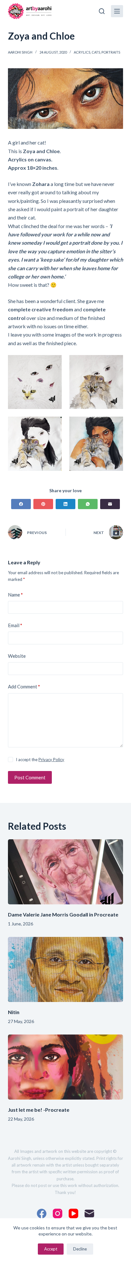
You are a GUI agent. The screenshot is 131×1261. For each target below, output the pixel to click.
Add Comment (24, 686)
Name (15, 594)
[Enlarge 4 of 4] (115, 425)
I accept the (40, 759)
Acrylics (82, 52)
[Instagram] (57, 1213)
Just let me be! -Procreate (38, 1110)
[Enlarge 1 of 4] (53, 363)
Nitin (13, 1012)
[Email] (110, 504)
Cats (96, 52)
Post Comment (29, 777)
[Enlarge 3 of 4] (53, 425)
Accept (50, 1248)
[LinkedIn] (65, 504)
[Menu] (117, 11)
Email (15, 625)
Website (17, 656)
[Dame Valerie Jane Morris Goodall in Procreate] (65, 871)
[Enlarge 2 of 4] (115, 363)
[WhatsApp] (88, 504)
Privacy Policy (51, 759)
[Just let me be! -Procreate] (65, 1067)
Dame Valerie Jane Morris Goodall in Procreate (63, 914)
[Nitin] (65, 969)
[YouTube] (73, 1213)
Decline (80, 1248)
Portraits (110, 52)
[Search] (102, 11)
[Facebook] (21, 504)
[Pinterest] (43, 504)
